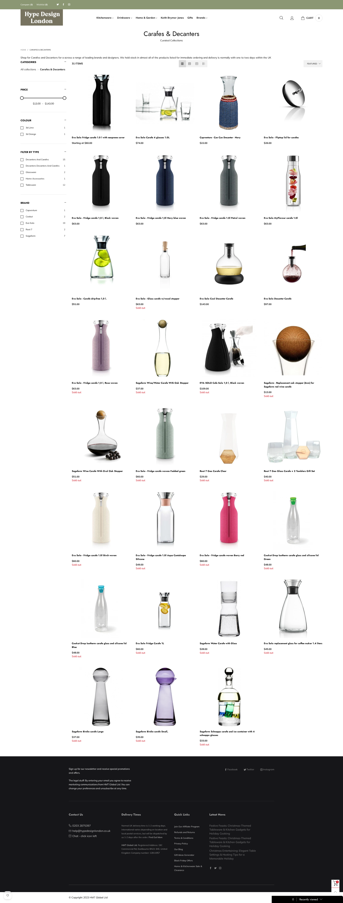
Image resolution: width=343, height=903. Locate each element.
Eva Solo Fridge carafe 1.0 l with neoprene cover (98, 137)
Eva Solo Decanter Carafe (277, 298)
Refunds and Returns (184, 832)
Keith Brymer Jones (172, 17)
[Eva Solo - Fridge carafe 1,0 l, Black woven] (101, 183)
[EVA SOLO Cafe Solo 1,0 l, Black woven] (229, 348)
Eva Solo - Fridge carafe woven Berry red (222, 555)
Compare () (27, 4)
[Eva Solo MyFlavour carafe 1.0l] (293, 183)
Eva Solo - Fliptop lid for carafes (281, 137)
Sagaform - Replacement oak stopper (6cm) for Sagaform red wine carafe (289, 384)
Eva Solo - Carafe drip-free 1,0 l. (89, 298)
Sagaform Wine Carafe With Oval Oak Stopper (97, 471)
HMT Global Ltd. (129, 845)
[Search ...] (281, 18)
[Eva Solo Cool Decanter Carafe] (229, 264)
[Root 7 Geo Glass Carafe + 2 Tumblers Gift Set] (293, 436)
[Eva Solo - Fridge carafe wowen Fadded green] (165, 436)
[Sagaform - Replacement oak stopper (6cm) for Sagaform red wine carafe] (293, 348)
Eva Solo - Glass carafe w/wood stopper (157, 298)
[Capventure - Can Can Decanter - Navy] (229, 103)
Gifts (190, 17)
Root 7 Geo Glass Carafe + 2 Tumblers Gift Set (289, 471)
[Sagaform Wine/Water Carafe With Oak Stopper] (165, 348)
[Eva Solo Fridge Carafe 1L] (165, 608)
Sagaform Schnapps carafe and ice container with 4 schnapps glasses (227, 733)
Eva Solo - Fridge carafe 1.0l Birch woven (94, 555)
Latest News (217, 814)
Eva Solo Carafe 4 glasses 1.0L (153, 137)
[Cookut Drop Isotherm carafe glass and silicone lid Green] (293, 520)
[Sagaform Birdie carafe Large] (101, 696)
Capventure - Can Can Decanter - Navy (220, 137)
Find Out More (156, 837)
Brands (201, 17)
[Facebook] (63, 5)
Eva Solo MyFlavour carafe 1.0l (281, 218)
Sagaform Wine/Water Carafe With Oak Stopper (162, 383)
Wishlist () (42, 4)
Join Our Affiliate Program (187, 826)
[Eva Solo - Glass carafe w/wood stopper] (165, 264)
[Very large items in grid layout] (196, 63)
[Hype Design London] (42, 17)
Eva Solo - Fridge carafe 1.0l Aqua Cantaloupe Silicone (161, 557)
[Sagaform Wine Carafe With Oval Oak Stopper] (101, 436)
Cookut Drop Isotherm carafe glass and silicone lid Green (291, 557)
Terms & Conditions (183, 838)
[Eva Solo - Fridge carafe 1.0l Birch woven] (101, 520)
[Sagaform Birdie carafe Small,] (165, 696)
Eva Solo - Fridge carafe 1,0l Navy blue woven (161, 218)
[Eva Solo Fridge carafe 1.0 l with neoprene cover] (101, 103)
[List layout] (203, 63)
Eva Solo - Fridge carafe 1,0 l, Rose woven (95, 383)
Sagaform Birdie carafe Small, (152, 731)
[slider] (22, 98)
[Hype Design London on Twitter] (215, 868)
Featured (312, 63)
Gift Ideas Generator (184, 855)
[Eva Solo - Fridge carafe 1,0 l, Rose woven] (101, 348)
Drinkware (124, 17)
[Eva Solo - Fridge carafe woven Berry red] (229, 520)
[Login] (292, 18)
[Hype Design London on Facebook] (210, 868)
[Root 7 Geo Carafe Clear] (229, 436)
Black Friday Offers (183, 860)
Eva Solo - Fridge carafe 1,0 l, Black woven (95, 218)
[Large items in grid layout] (189, 63)
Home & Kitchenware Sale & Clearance (188, 868)
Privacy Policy (181, 843)
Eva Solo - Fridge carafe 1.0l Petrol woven (222, 218)
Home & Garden (146, 17)
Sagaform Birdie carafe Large (87, 731)
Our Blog (178, 849)
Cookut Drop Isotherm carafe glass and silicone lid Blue (99, 645)
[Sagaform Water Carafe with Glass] (229, 608)
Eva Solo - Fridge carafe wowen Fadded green (160, 471)
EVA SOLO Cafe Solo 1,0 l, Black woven (222, 383)
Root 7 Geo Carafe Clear (213, 471)
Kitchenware (104, 17)
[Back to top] (335, 892)
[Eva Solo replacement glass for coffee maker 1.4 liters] (293, 608)
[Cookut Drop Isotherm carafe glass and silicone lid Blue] (101, 608)
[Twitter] (58, 5)
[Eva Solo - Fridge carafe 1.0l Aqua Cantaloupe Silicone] (165, 520)
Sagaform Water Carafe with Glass (218, 643)
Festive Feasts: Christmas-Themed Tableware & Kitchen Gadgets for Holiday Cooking (230, 829)
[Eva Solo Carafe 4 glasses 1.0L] (165, 103)
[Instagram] (69, 5)
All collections (28, 69)
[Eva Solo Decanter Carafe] (293, 264)
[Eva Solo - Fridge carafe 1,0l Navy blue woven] (165, 183)
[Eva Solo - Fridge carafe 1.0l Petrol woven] (229, 183)
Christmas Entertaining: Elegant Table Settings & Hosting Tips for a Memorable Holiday (232, 854)
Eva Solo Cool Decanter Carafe (216, 298)
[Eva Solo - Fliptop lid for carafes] (293, 103)
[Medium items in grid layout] (182, 63)
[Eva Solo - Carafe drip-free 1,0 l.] (101, 264)
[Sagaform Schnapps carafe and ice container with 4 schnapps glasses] (229, 696)
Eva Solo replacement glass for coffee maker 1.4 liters (293, 643)
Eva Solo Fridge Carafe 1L (150, 643)
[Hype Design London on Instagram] (220, 868)
